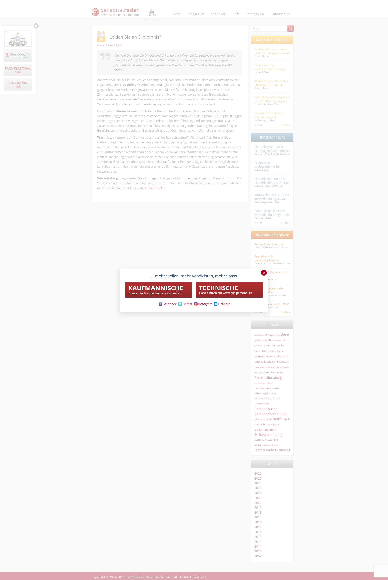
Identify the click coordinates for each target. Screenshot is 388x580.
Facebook (170, 304)
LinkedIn (224, 304)
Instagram (205, 304)
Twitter (187, 304)
